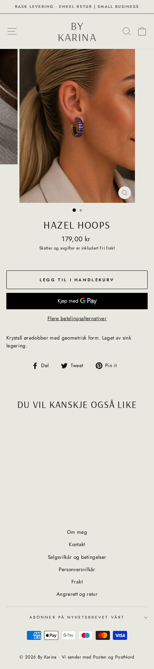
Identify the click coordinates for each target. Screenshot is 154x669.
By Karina (77, 31)
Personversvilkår (77, 569)
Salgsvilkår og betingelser (77, 557)
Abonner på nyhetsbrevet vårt (77, 617)
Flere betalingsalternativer (77, 318)
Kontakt (77, 544)
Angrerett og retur (77, 594)
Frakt (77, 581)
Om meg (77, 532)
